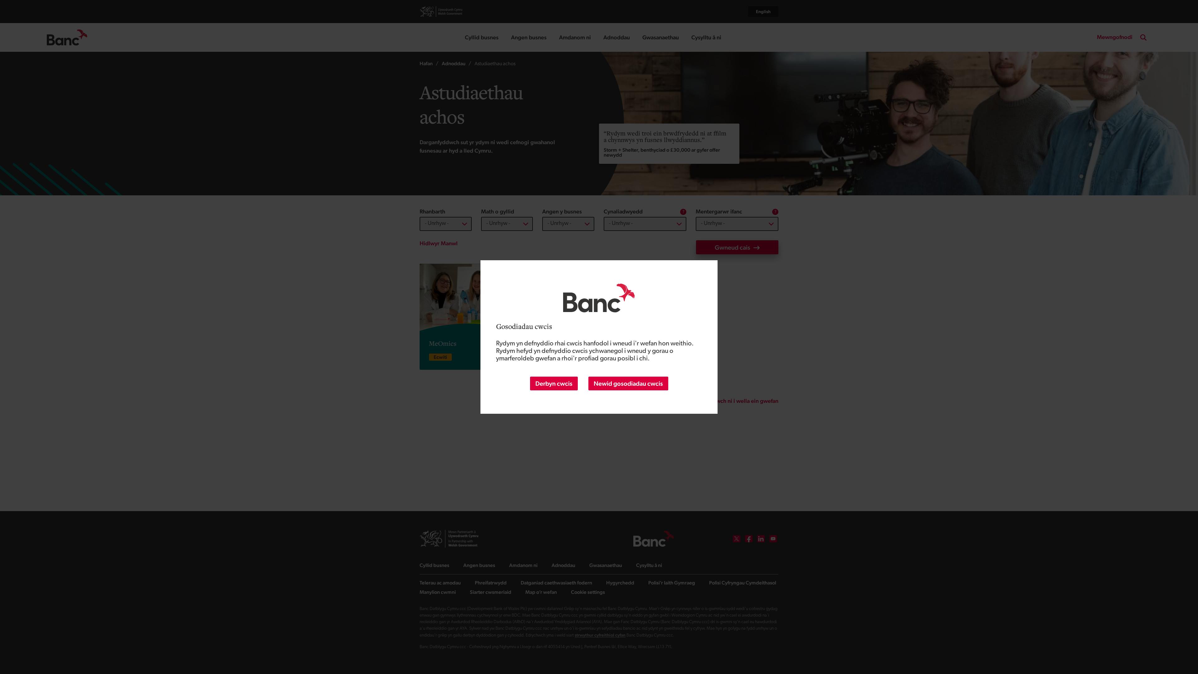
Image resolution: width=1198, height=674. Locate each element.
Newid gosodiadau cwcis (628, 383)
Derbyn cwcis (553, 383)
